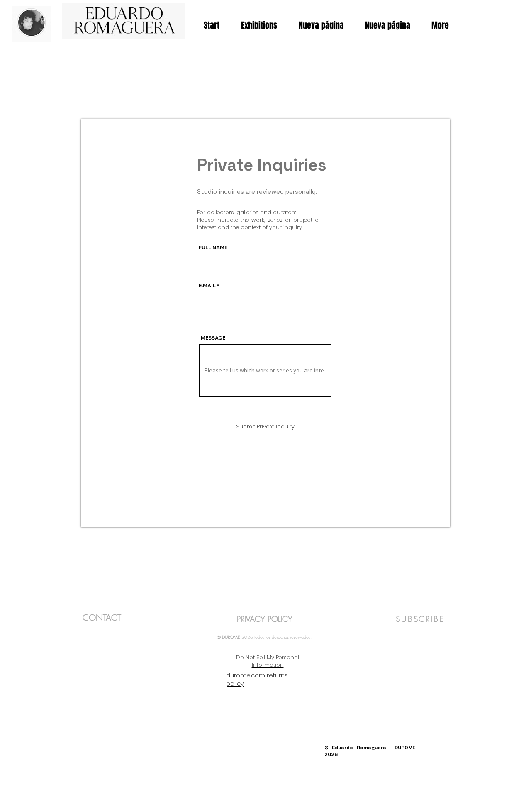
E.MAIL (207, 285)
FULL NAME (213, 247)
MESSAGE (213, 337)
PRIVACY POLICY (264, 619)
